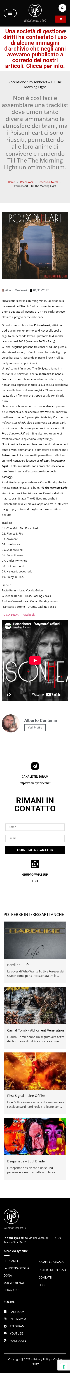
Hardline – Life (18, 965)
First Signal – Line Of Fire (26, 1095)
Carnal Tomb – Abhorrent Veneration (35, 1030)
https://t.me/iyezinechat (35, 783)
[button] (10, 13)
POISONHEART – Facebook (18, 614)
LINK (35, 881)
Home (11, 181)
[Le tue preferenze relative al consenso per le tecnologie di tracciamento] (63, 1366)
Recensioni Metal (48, 181)
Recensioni (26, 181)
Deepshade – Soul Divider (26, 1161)
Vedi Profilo (35, 727)
